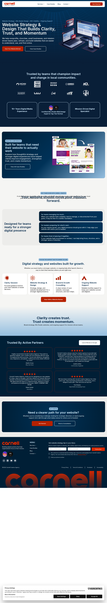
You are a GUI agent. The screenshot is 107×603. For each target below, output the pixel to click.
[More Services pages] (35, 445)
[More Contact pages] (35, 453)
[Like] (4, 460)
